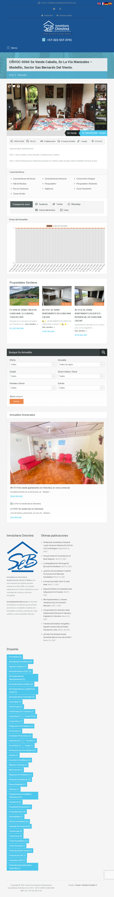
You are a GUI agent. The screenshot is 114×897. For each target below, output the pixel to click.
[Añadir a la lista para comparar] (9, 86)
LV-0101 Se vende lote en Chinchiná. (27, 509)
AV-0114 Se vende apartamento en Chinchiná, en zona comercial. (40, 488)
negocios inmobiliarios (20, 775)
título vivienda (17, 846)
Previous (9, 106)
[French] (103, 3)
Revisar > (46, 492)
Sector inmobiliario (19, 821)
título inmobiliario (18, 841)
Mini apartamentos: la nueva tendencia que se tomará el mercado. (55, 602)
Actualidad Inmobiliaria (20, 662)
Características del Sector (24, 179)
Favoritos (48, 15)
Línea (66, 210)
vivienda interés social (20, 851)
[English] (99, 3)
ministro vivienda (18, 765)
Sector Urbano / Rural (67, 372)
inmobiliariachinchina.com (17, 602)
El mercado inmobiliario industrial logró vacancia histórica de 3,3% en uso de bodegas (58, 545)
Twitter (59, 204)
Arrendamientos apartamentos (17, 677)
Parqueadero (50, 184)
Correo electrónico (47, 210)
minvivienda (16, 770)
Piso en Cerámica (20, 189)
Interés (13, 755)
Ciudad (13, 372)
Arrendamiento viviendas (21, 697)
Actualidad (15, 657)
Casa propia (16, 707)
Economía (15, 731)
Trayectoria (15, 836)
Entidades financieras (20, 736)
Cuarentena (16, 721)
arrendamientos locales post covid (22, 690)
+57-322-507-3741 (59, 40)
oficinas (14, 789)
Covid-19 (30, 716)
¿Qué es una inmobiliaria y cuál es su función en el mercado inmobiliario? (57, 574)
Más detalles (31, 324)
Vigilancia (49, 189)
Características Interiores (56, 179)
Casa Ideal (15, 702)
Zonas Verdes (19, 194)
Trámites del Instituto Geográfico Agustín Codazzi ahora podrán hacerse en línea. (56, 627)
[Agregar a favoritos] (14, 87)
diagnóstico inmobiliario (21, 726)
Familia (30, 741)
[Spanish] (110, 3)
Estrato (61, 383)
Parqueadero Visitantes (86, 184)
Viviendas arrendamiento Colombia (20, 866)
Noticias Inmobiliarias (20, 779)
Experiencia (15, 741)
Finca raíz (15, 745)
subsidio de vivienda (19, 826)
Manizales (22, 75)
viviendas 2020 (17, 860)
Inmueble (62, 360)
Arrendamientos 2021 (20, 671)
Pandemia (15, 802)
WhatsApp (75, 204)
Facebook (43, 204)
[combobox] (33, 364)
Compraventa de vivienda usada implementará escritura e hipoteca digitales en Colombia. (57, 613)
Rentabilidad (16, 816)
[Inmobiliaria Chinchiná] (57, 26)
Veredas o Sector (17, 383)
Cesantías (15, 716)
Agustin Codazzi (18, 666)
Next (92, 106)
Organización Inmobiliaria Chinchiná (20, 795)
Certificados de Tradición (21, 711)
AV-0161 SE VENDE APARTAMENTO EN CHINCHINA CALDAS (56, 313)
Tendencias (15, 831)
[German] (106, 3)
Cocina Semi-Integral (85, 179)
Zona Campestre (83, 189)
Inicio (11, 75)
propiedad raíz (17, 812)
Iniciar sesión (65, 15)
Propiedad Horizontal (20, 807)
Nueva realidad (17, 784)
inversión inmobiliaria (20, 760)
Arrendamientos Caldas (21, 684)
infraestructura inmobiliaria (22, 750)
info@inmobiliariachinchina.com (62, 2)
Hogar (29, 745)
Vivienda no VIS (17, 855)
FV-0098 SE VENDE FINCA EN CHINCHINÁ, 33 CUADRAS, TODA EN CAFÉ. (23, 313)
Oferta (12, 360)
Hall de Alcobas (19, 184)
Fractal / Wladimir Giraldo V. (86, 885)
